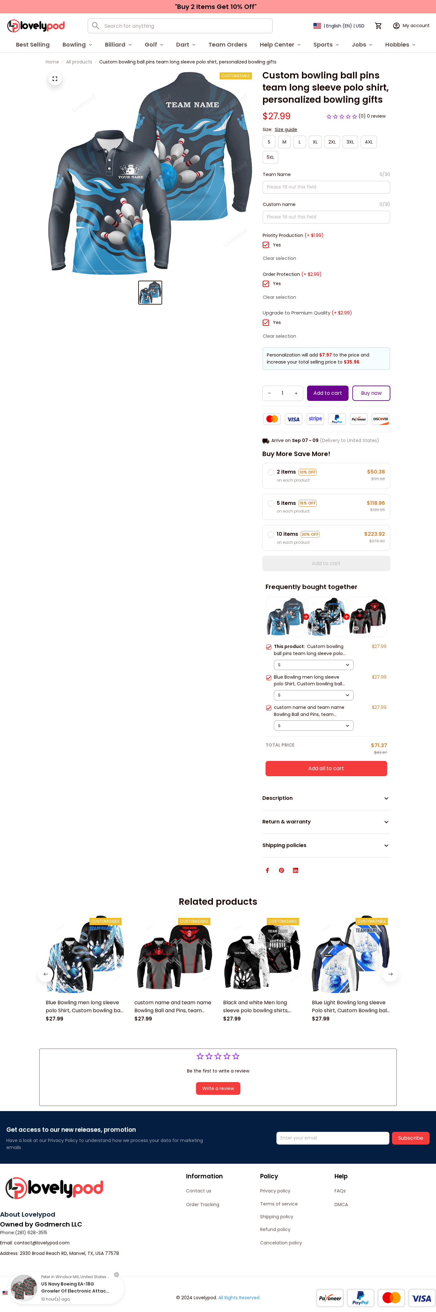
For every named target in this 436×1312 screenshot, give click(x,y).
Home (52, 62)
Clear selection (279, 258)
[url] (42, 1243)
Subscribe (410, 1138)
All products (79, 62)
